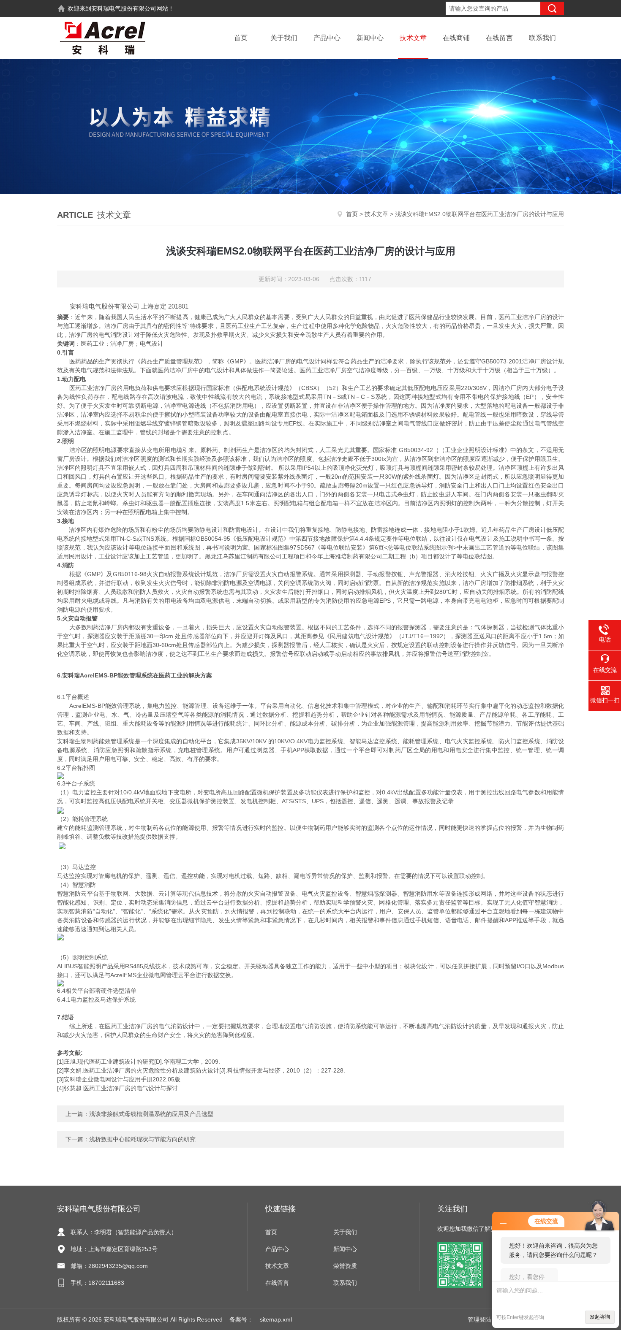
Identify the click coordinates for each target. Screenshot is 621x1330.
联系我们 (542, 37)
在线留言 (499, 37)
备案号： (241, 1319)
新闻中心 (370, 37)
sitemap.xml (276, 1319)
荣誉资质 (345, 1265)
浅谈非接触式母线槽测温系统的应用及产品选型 (151, 1114)
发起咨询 (600, 1317)
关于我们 (283, 37)
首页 (241, 37)
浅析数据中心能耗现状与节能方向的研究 (142, 1139)
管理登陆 (479, 1319)
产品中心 (326, 37)
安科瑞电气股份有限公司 (123, 8)
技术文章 (413, 37)
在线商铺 (456, 37)
